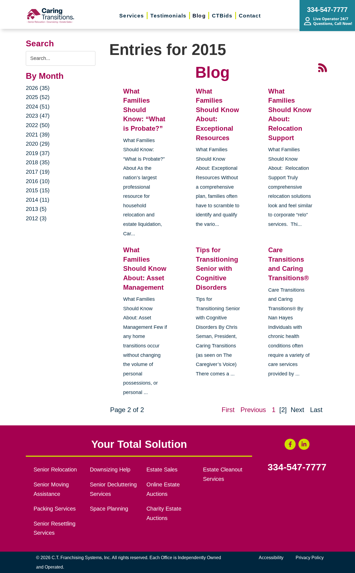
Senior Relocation (55, 469)
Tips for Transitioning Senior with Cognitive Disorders (217, 268)
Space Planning (109, 509)
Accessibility (271, 557)
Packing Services (55, 509)
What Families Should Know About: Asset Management (144, 268)
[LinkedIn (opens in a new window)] (304, 444)
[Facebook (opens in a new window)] (290, 444)
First (228, 409)
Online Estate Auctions (163, 489)
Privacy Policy (310, 557)
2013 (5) (36, 209)
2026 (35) (38, 88)
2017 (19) (38, 172)
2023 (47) (38, 116)
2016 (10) (38, 181)
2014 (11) (37, 200)
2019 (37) (38, 153)
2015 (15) (38, 190)
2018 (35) (38, 162)
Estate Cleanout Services (222, 474)
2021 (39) (38, 135)
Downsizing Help (110, 469)
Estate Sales (162, 469)
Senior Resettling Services (54, 528)
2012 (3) (36, 218)
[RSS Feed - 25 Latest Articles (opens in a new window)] (322, 67)
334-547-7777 (297, 467)
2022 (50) (38, 125)
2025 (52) (38, 97)
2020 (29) (38, 144)
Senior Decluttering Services (113, 489)
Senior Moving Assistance (51, 489)
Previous (253, 409)
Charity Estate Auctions (163, 513)
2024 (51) (38, 107)
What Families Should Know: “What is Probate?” (144, 109)
